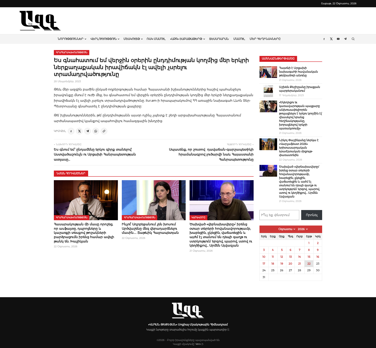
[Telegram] (87, 131)
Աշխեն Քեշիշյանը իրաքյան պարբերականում (299, 88)
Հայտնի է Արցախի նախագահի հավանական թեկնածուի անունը (298, 71)
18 (272, 263)
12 (281, 256)
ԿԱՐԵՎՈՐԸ (198, 217)
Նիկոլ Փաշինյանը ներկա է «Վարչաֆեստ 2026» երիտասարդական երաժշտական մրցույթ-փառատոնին (299, 147)
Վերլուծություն (103, 39)
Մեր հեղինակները (265, 39)
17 (264, 263)
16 (317, 256)
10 (263, 256)
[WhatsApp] (95, 131)
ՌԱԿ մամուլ (156, 39)
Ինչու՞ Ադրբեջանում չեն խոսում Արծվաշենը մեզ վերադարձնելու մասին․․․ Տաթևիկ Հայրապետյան (150, 228)
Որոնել (312, 215)
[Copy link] (104, 131)
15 (309, 256)
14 (299, 256)
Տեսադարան (219, 39)
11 (273, 256)
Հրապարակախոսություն (71, 52)
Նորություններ (70, 39)
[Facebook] (71, 131)
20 (290, 263)
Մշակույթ (132, 39)
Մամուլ (239, 39)
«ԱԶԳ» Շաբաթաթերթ (186, 39)
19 (281, 263)
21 (299, 263)
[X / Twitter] (79, 131)
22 (309, 263)
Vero (198, 344)
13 (290, 256)
